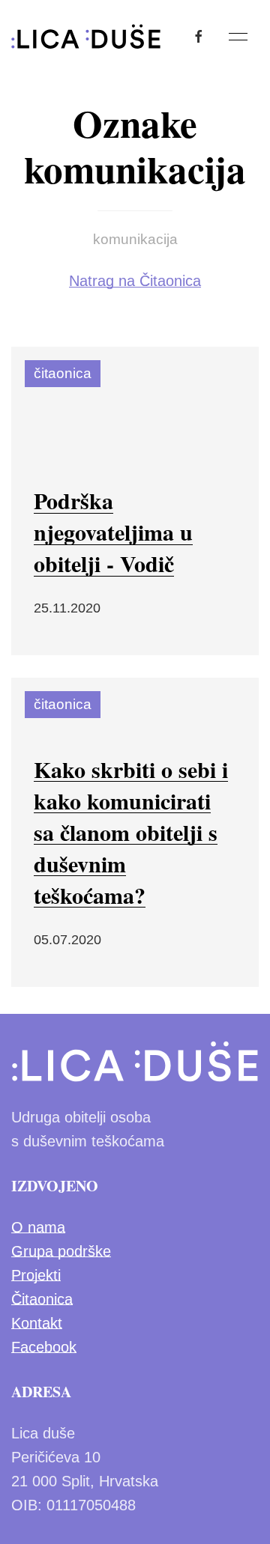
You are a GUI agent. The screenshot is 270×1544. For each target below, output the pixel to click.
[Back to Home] (86, 36)
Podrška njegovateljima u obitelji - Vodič (113, 532)
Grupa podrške (61, 1251)
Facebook (43, 1347)
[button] (238, 36)
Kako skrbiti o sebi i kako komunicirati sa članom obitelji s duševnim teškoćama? (131, 832)
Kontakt (36, 1323)
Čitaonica (42, 1299)
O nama (38, 1227)
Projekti (36, 1275)
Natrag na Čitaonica (135, 281)
